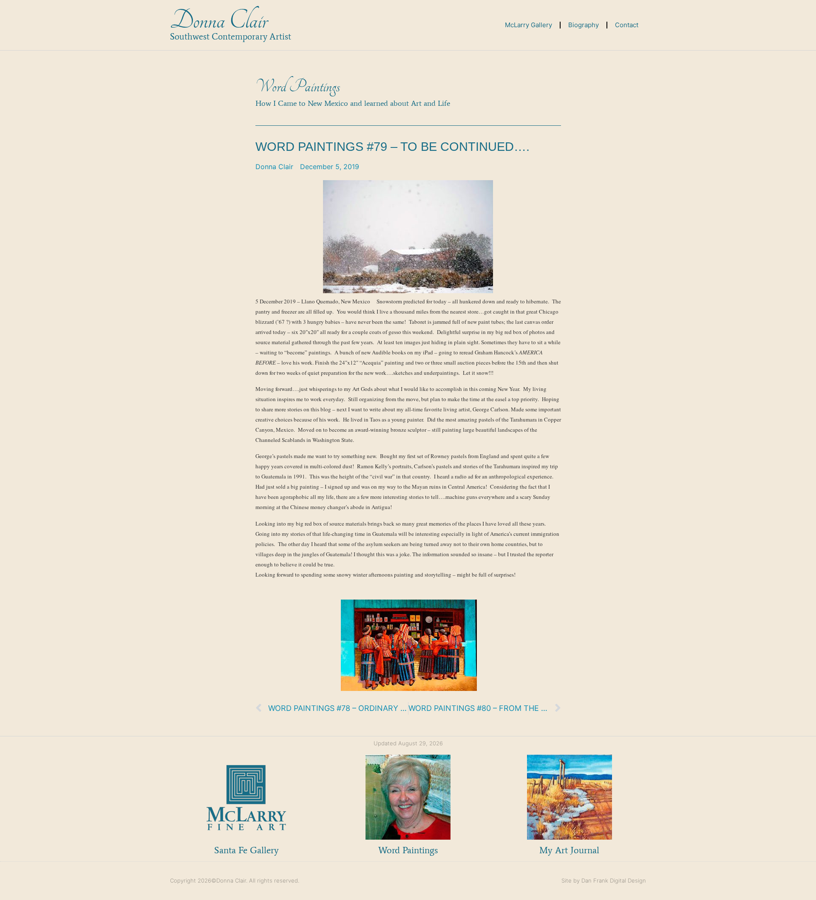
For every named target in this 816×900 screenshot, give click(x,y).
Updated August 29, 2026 (408, 743)
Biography (583, 25)
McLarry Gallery (528, 25)
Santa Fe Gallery (246, 850)
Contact (626, 25)
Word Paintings (297, 86)
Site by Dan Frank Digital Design (603, 880)
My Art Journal (569, 850)
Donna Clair (218, 20)
